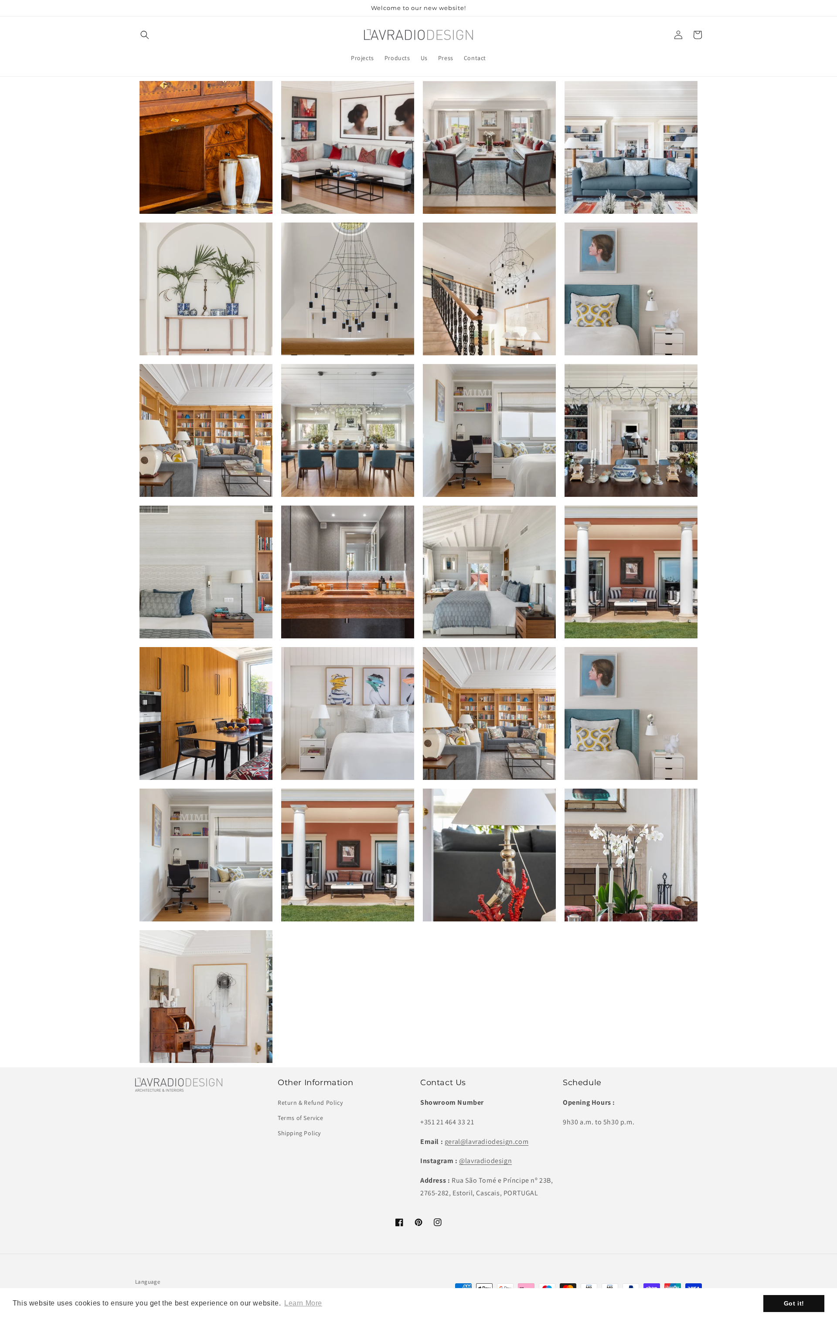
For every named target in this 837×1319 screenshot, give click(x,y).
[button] (144, 34)
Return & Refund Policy (310, 1102)
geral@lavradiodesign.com (486, 1141)
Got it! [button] (794, 1303)
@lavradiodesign (485, 1160)
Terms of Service (300, 1118)
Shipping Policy (299, 1133)
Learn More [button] (303, 1303)
